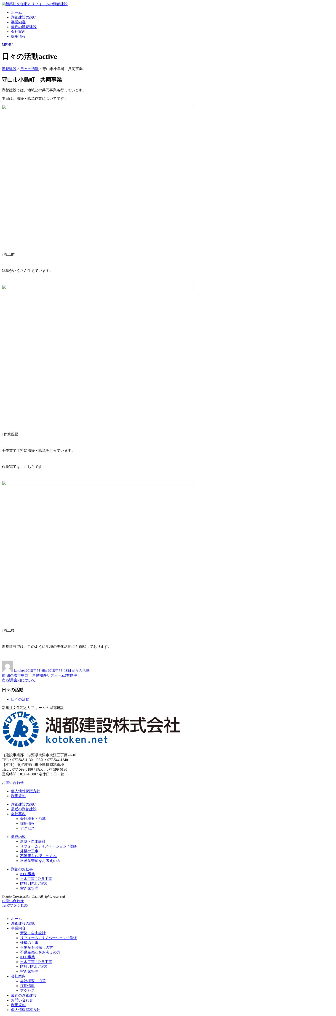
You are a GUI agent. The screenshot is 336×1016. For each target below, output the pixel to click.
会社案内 (18, 32)
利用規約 (18, 796)
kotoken (20, 670)
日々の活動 (29, 69)
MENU (7, 45)
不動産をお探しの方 (36, 947)
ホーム (16, 12)
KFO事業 (27, 874)
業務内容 (18, 837)
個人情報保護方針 (25, 791)
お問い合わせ (13, 783)
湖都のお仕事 (22, 869)
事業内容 (18, 22)
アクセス (27, 828)
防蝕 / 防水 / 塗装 (34, 883)
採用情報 (18, 36)
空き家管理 (29, 888)
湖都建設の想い (24, 17)
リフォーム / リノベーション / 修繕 (48, 846)
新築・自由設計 (33, 841)
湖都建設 (9, 69)
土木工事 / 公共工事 (36, 879)
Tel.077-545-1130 (15, 905)
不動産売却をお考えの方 (40, 861)
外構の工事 (29, 851)
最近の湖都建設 (24, 27)
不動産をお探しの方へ (38, 856)
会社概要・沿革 (33, 819)
